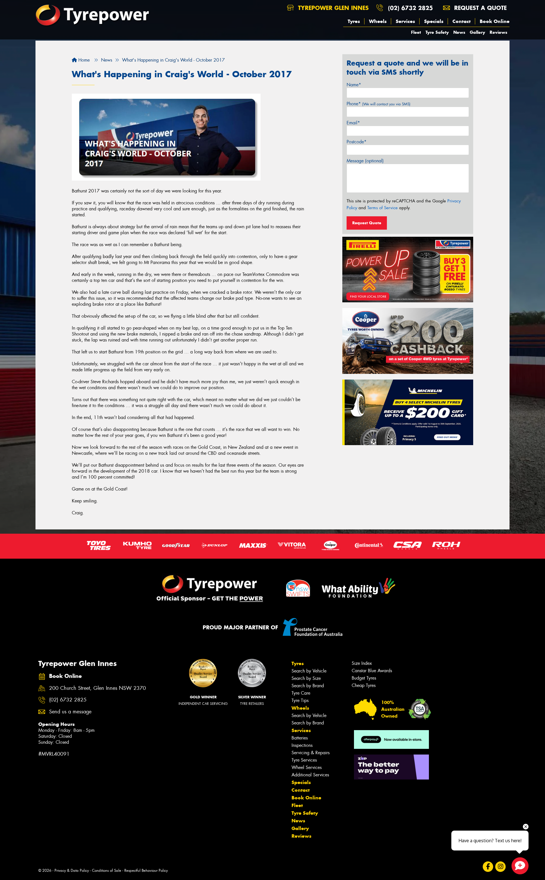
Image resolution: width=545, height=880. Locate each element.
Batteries (300, 738)
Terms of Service (382, 208)
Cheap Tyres (364, 685)
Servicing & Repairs (311, 753)
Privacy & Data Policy (71, 870)
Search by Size (306, 678)
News (459, 32)
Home (83, 60)
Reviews (498, 32)
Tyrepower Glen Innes (332, 7)
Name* (354, 85)
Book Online (495, 21)
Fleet (416, 32)
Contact (461, 21)
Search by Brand (308, 686)
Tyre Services (304, 760)
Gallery (477, 32)
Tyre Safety (437, 32)
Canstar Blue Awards (372, 671)
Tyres (354, 21)
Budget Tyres (364, 678)
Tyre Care (301, 693)
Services (405, 21)
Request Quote (366, 222)
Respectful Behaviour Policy (146, 870)
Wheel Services (307, 767)
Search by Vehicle (309, 671)
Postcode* (356, 142)
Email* (353, 123)
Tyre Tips (300, 700)
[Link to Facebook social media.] (488, 867)
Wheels (378, 21)
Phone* (378, 104)
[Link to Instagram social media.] (500, 867)
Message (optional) (365, 161)
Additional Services (310, 775)
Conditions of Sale (106, 870)
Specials (433, 21)
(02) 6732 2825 (410, 7)
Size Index (362, 663)
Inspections (302, 745)
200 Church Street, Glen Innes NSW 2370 (97, 688)
